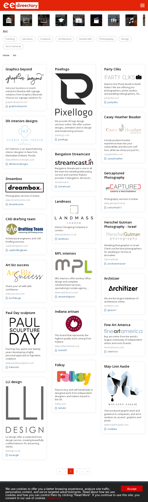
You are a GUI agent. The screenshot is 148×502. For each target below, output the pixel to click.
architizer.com (111, 305)
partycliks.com (111, 98)
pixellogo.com (62, 135)
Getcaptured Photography (114, 175)
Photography (106, 38)
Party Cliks (112, 69)
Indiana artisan (67, 311)
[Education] (61, 20)
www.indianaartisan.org (67, 346)
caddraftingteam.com (17, 246)
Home (6, 55)
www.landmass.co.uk (65, 234)
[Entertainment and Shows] (96, 20)
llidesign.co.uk (13, 450)
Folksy (60, 365)
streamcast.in (62, 182)
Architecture (64, 38)
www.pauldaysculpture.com (20, 363)
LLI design (14, 382)
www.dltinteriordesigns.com (20, 159)
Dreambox (14, 179)
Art (14, 55)
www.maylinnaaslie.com (116, 424)
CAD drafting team (21, 219)
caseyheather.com (113, 154)
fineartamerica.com (114, 347)
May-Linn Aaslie (116, 366)
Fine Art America (117, 325)
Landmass (63, 201)
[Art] (9, 20)
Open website (111, 259)
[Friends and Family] (114, 20)
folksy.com (60, 403)
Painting (10, 38)
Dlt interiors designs (22, 121)
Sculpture (45, 38)
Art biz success (17, 265)
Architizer (111, 278)
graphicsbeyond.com (16, 102)
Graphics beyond (19, 69)
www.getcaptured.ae (114, 203)
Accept (131, 488)
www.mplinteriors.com (66, 292)
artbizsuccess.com (15, 293)
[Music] (131, 20)
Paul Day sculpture (20, 313)
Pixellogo (62, 69)
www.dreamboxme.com (18, 200)
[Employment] (79, 20)
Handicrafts (85, 38)
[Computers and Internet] (44, 20)
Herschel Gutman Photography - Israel (120, 224)
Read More (54, 498)
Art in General (13, 46)
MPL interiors (65, 253)
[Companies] (26, 20)
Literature (27, 38)
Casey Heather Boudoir (122, 117)
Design (125, 38)
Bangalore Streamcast (72, 154)
